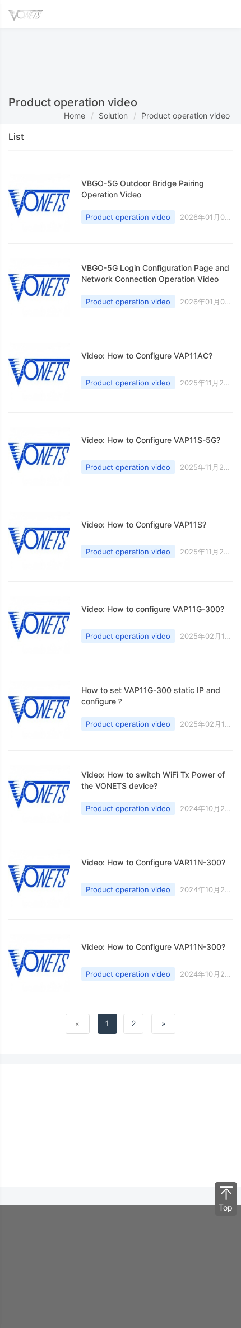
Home (74, 115)
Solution (113, 115)
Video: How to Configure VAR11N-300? (153, 862)
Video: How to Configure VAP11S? (143, 524)
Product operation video (185, 115)
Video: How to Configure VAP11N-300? (153, 947)
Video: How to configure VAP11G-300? (152, 609)
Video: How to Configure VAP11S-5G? (150, 440)
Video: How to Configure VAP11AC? (146, 355)
